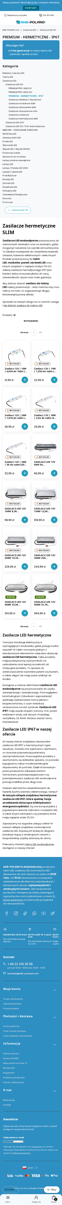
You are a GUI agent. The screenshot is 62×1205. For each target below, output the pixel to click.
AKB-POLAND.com (10, 30)
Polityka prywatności (14, 1077)
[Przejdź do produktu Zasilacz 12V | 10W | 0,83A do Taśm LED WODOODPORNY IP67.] (16, 354)
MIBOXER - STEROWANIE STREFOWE (20, 130)
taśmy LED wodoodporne (39, 844)
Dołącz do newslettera (18, 1141)
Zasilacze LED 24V (15, 122)
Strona (24, 332)
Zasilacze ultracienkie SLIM (22, 107)
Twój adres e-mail (13, 1137)
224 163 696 (48, 15)
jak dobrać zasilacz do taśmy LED (23, 305)
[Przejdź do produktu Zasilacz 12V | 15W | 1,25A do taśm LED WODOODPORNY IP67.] (45, 354)
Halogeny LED (9, 190)
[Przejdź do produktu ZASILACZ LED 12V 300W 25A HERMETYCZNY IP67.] (45, 541)
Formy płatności (11, 1026)
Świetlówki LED (10, 187)
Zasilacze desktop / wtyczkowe (25, 99)
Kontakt (31, 7)
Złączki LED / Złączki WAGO (16, 149)
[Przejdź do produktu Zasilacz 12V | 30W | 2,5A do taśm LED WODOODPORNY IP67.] (45, 401)
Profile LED (8, 141)
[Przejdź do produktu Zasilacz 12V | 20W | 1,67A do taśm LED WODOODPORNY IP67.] (16, 401)
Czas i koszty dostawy (14, 1031)
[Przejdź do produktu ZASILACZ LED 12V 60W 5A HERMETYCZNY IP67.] (45, 447)
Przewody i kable (11, 152)
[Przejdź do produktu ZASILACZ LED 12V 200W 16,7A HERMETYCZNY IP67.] (16, 541)
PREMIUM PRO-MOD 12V (20, 92)
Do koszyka (25, 380)
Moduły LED (8, 179)
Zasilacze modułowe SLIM (22, 103)
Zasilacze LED (29, 30)
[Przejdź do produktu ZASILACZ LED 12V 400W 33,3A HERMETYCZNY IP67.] (16, 587)
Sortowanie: (31, 320)
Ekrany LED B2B (10, 1058)
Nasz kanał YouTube (14, 1063)
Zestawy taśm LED (12, 137)
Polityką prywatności (21, 1153)
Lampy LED (8, 164)
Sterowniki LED (10, 145)
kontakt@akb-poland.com (23, 973)
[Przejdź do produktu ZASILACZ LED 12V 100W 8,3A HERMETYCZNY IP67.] (16, 494)
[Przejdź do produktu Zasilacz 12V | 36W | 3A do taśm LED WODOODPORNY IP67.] (16, 447)
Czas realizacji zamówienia (17, 1035)
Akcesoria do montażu (14, 156)
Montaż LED (9, 1067)
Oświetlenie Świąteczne (15, 194)
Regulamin (8, 1072)
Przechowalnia (11, 1008)
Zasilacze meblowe (19, 114)
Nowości (7, 198)
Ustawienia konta (12, 1003)
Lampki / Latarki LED (12, 171)
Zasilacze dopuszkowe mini (23, 111)
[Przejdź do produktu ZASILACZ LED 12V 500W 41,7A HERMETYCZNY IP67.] (45, 587)
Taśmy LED (8, 76)
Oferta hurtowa (11, 1053)
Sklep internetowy (30, 1188)
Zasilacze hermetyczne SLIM (23, 118)
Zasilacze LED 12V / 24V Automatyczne (25, 126)
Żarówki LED (8, 183)
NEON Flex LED (9, 133)
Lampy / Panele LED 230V (15, 168)
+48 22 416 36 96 (20, 964)
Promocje (8, 202)
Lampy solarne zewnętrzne (16, 160)
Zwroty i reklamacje (13, 1082)
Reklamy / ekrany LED (13, 73)
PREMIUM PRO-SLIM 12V (20, 88)
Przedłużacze (10, 175)
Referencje (9, 1100)
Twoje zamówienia (13, 998)
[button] (29, 990)
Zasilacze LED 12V (48, 30)
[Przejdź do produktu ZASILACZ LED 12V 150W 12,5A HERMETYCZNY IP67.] (45, 494)
